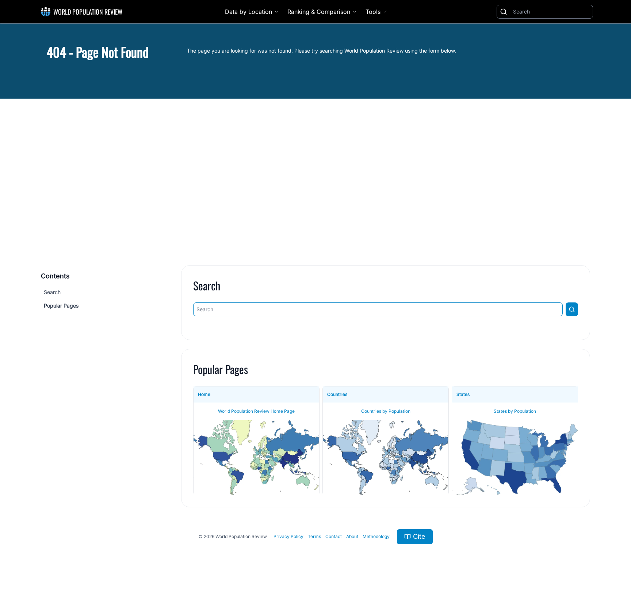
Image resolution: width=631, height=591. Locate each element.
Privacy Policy (288, 536)
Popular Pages (61, 305)
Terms (314, 536)
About (352, 536)
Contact (333, 536)
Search (52, 292)
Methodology (376, 536)
